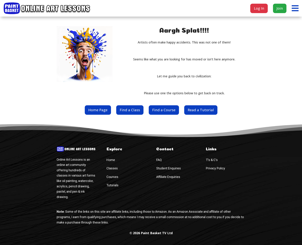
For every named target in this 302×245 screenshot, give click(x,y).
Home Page (97, 110)
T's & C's (212, 160)
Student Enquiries (168, 168)
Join (279, 8)
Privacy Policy (215, 168)
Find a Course (163, 110)
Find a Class (130, 110)
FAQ (159, 160)
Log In (259, 8)
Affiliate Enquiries (168, 177)
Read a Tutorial (201, 110)
